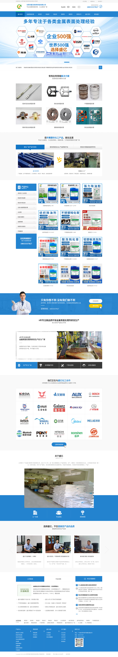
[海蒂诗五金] (24, 420)
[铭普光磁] (24, 433)
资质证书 (78, 14)
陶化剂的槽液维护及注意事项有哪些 (88, 585)
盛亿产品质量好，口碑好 (29, 556)
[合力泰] (59, 420)
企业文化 (63, 632)
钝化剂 (55, 14)
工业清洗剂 (63, 620)
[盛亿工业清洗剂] (59, 40)
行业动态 (58, 579)
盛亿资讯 (87, 14)
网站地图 (48, 654)
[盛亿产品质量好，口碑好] (29, 544)
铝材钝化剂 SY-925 (92, 285)
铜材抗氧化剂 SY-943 (48, 259)
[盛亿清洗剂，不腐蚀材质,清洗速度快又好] (58, 544)
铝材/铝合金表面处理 (28, 103)
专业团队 (59, 517)
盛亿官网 (26, 622)
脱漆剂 (70, 14)
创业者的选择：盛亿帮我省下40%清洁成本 (29, 610)
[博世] (93, 394)
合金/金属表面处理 (23, 207)
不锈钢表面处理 (89, 103)
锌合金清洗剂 (70, 285)
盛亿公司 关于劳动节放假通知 (53, 599)
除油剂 (47, 14)
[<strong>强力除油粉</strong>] (92, 193)
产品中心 (25, 187)
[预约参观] (95, 306)
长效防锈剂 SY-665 (48, 285)
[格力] (76, 407)
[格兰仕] (59, 407)
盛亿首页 (20, 14)
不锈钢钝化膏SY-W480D (70, 259)
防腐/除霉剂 (21, 217)
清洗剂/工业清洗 (22, 193)
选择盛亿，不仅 (59, 526)
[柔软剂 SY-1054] (92, 220)
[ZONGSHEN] (41, 394)
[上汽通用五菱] (93, 433)
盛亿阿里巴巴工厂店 (70, 622)
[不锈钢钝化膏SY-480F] (70, 220)
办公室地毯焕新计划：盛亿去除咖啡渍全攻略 (29, 607)
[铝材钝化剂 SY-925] (92, 273)
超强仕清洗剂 (50, 622)
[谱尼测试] (41, 433)
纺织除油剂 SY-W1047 (48, 232)
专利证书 (35, 635)
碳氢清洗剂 (34, 622)
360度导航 (42, 622)
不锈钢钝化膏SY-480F (70, 232)
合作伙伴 (63, 637)
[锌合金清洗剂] (70, 273)
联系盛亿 (100, 1)
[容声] (76, 433)
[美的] (76, 420)
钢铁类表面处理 (59, 127)
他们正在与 (59, 380)
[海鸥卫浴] (41, 420)
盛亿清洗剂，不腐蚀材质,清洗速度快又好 (58, 556)
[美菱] (93, 420)
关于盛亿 (59, 456)
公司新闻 (30, 579)
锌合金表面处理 (89, 127)
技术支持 (68, 654)
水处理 (19, 212)
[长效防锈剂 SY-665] (48, 273)
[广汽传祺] (93, 407)
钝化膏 (37, 620)
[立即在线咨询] (59, 444)
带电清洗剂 (59, 622)
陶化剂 (56, 620)
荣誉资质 (82, 517)
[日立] (59, 433)
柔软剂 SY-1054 (92, 232)
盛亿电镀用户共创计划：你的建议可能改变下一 (29, 599)
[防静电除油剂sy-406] (48, 193)
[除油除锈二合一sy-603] (70, 193)
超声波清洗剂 (80, 620)
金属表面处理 (30, 14)
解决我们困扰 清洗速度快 (87, 556)
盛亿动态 (48, 629)
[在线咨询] (95, 301)
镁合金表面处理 (59, 103)
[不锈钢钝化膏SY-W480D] (70, 247)
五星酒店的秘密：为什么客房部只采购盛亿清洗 (56, 610)
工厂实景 (35, 517)
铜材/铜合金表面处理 (28, 127)
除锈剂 (63, 14)
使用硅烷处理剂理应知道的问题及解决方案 (89, 605)
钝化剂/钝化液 (21, 202)
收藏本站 (92, 1)
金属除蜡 (20, 221)
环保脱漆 (20, 231)
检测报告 (35, 637)
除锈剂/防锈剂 (21, 226)
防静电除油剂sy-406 (48, 205)
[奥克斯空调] (76, 394)
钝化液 (50, 620)
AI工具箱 (80, 622)
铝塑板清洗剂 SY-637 (92, 259)
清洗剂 (40, 14)
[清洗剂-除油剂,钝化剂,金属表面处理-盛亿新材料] (19, 8)
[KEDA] (24, 394)
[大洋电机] (24, 407)
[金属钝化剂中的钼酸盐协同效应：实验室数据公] (24, 595)
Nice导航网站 (88, 622)
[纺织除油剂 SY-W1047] (48, 220)
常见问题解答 (91, 579)
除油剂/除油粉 (21, 198)
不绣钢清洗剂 (95, 620)
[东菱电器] (41, 407)
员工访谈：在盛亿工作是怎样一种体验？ (56, 603)
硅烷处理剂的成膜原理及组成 (86, 595)
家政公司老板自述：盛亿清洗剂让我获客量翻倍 (56, 607)
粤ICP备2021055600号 (58, 654)
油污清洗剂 (71, 620)
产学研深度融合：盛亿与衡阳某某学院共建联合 (29, 603)
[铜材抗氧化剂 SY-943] (48, 247)
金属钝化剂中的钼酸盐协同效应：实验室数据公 (46, 586)
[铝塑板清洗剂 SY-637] (92, 247)
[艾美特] (59, 394)
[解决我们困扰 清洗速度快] (87, 544)
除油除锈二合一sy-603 (70, 205)
